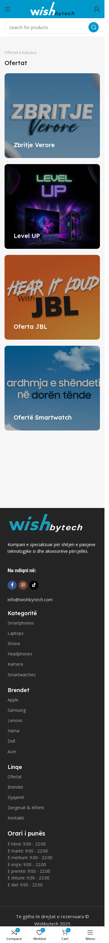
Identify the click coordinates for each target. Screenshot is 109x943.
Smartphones (21, 623)
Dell (11, 741)
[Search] (93, 27)
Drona (14, 643)
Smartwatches (22, 675)
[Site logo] (52, 8)
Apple (13, 700)
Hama (13, 731)
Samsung (17, 710)
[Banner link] (52, 115)
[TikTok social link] (33, 585)
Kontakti (16, 818)
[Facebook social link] (12, 585)
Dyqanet (16, 797)
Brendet (15, 787)
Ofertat (15, 777)
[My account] (97, 9)
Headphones (20, 654)
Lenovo (15, 720)
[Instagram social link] (23, 585)
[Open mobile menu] (8, 9)
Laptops (16, 633)
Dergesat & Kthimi (26, 807)
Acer (12, 751)
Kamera (15, 664)
